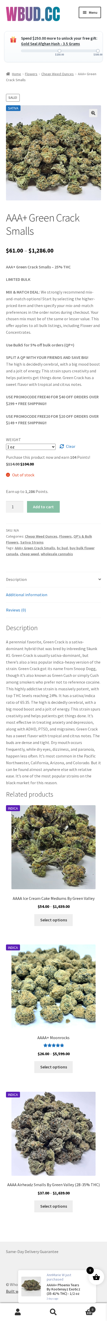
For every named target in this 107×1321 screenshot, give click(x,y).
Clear (70, 446)
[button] (93, 113)
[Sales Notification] (57, 1286)
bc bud (62, 548)
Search (53, 1312)
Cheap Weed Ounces (57, 74)
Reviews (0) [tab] (16, 610)
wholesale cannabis (57, 554)
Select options (53, 919)
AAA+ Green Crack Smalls (35, 548)
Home (16, 74)
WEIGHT (13, 439)
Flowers (31, 74)
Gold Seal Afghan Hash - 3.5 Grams (50, 43)
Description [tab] (16, 579)
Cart (82, 1307)
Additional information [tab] (26, 594)
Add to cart (43, 506)
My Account (18, 1312)
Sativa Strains (32, 542)
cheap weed (29, 554)
